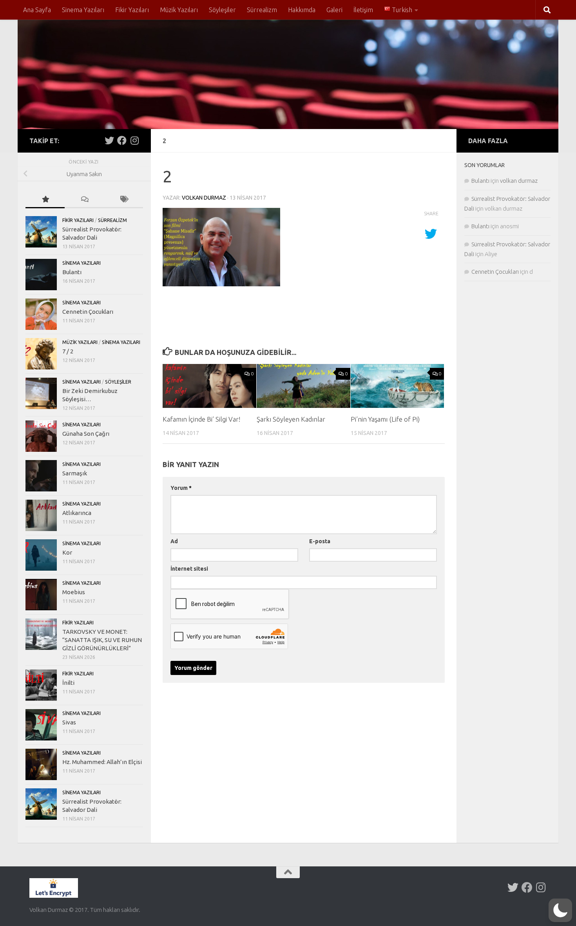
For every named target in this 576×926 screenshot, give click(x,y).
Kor (67, 552)
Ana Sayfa (37, 9)
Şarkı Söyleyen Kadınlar (291, 419)
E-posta (319, 541)
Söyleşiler (222, 9)
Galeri (334, 9)
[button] (560, 910)
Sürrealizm (262, 9)
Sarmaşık (74, 473)
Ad (174, 541)
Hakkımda (301, 9)
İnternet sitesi (189, 569)
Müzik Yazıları (179, 9)
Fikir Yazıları (132, 9)
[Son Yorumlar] (84, 199)
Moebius (73, 592)
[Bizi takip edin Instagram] (134, 140)
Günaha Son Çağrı (85, 433)
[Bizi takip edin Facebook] (122, 140)
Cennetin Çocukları (87, 311)
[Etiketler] (123, 199)
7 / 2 (67, 351)
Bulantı (72, 272)
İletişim (363, 9)
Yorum (181, 488)
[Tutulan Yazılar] (45, 199)
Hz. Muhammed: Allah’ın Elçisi (102, 762)
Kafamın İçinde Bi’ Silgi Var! (201, 419)
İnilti (68, 682)
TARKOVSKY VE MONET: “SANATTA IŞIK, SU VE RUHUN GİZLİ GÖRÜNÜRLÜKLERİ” (102, 639)
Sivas (69, 722)
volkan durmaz (204, 198)
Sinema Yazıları (83, 9)
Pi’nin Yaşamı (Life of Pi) (385, 419)
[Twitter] (109, 140)
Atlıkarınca (76, 512)
